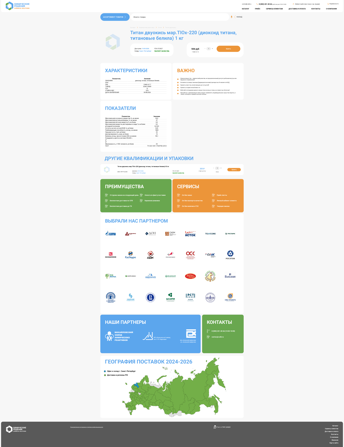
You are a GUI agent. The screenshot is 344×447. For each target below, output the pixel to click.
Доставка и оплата (331, 431)
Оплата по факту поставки (155, 195)
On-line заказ (187, 195)
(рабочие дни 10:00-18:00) (279, 4)
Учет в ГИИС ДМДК (224, 427)
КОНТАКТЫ (315, 9)
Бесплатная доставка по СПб (121, 201)
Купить (228, 49)
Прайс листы (222, 195)
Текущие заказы (223, 206)
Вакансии (335, 440)
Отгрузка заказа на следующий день (124, 195)
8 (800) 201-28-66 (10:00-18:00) (223, 331)
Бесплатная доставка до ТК (121, 206)
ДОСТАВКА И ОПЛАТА (297, 9)
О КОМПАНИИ (331, 9)
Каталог (335, 426)
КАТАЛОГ (245, 9)
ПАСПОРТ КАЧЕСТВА (161, 51)
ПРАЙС (257, 9)
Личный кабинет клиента (226, 201)
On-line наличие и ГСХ (190, 206)
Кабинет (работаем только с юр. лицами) (307, 4)
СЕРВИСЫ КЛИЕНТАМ (274, 9)
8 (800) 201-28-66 (265, 4)
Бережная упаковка (152, 201)
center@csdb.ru (246, 4)
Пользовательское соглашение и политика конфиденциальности (86, 427)
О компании (334, 437)
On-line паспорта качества (192, 201)
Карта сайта (334, 443)
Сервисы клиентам (331, 428)
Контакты (334, 434)
